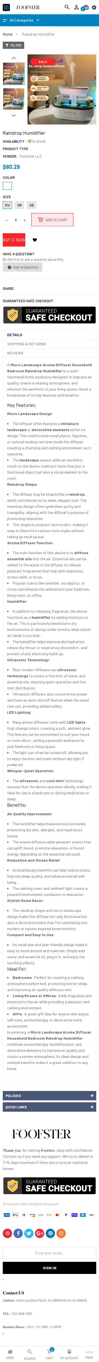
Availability (13, 141)
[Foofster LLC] (41, 1135)
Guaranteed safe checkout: (28, 301)
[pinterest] (50, 1233)
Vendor (9, 156)
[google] (39, 1233)
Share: (9, 288)
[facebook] (18, 1233)
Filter (15, 45)
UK (19, 205)
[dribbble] (7, 1233)
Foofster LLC (31, 156)
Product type (15, 149)
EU (7, 205)
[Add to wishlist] (34, 239)
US (31, 205)
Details (14, 334)
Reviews (15, 353)
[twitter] (29, 1233)
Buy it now (14, 239)
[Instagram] (61, 1233)
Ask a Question (25, 267)
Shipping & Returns (26, 343)
